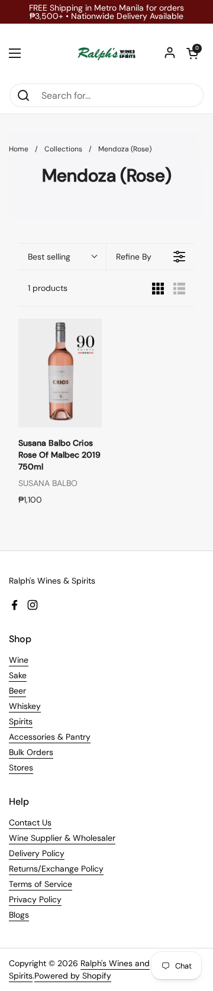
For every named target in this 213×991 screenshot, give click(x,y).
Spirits (21, 721)
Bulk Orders (31, 752)
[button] (192, 53)
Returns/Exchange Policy (56, 868)
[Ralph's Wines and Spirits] (106, 53)
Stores (21, 767)
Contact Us (30, 822)
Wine (18, 660)
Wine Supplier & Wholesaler (62, 838)
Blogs (19, 914)
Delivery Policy (36, 853)
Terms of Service (40, 884)
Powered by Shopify (72, 975)
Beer (17, 690)
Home (18, 149)
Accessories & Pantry (50, 736)
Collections (63, 149)
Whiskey (25, 706)
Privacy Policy (35, 899)
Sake (18, 675)
